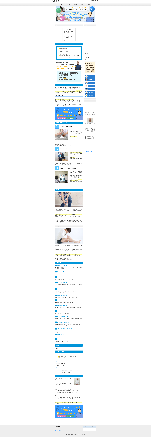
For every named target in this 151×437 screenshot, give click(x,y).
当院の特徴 (75, 434)
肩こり (90, 76)
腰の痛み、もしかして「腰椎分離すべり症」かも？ (90, 115)
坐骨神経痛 (90, 79)
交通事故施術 (91, 95)
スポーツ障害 (87, 57)
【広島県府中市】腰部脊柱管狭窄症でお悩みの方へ (90, 103)
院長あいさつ (79, 434)
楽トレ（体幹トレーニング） (89, 47)
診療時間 (72, 434)
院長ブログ (86, 59)
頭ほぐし (86, 49)
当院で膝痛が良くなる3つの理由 (68, 33)
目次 (68, 29)
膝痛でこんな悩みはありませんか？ (69, 31)
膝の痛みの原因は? (67, 32)
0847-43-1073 (94, 2)
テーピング (86, 55)
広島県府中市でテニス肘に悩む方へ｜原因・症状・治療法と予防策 (90, 112)
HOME (66, 434)
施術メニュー (83, 434)
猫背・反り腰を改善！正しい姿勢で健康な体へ (90, 108)
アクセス (69, 434)
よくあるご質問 (66, 37)
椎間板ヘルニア (91, 92)
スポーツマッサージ (88, 51)
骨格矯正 (86, 53)
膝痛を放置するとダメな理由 (68, 36)
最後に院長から (66, 40)
